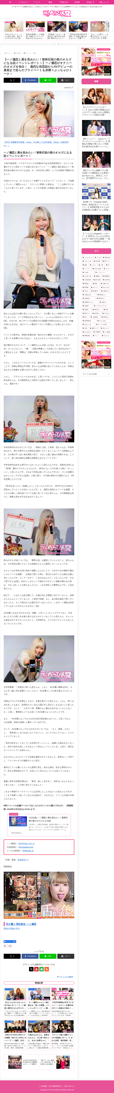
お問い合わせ (68, 1086)
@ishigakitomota (25, 847)
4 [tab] (62, 44)
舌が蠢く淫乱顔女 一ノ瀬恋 (21, 924)
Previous (2, 31)
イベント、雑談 (10, 941)
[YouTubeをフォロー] (36, 969)
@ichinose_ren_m (26, 843)
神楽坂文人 (23, 860)
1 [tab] (52, 44)
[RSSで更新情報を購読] (46, 969)
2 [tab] (55, 44)
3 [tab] (59, 44)
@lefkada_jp (28, 851)
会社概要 (44, 1086)
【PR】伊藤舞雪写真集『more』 (18, 142)
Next (112, 31)
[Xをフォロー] (31, 969)
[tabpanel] (14, 30)
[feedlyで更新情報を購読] (41, 969)
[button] (65, 80)
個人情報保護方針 (55, 1086)
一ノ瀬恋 (8, 946)
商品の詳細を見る (12, 928)
